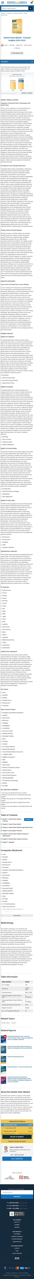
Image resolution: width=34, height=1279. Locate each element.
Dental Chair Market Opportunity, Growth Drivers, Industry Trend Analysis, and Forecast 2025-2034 (19, 1047)
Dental (14, 1023)
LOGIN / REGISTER (17, 1253)
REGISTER (17, 1196)
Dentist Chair (5, 1023)
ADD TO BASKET (17, 1137)
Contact (17, 1248)
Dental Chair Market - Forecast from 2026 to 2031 (19, 1067)
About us (17, 1222)
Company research (17, 1236)
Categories (17, 1234)
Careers (16, 1224)
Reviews (17, 1227)
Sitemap (8, 1273)
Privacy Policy (14, 1273)
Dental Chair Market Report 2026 (15, 1056)
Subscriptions (17, 1241)
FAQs (17, 1250)
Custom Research (17, 1239)
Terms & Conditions (23, 1273)
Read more (17, 915)
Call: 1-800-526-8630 (17, 1155)
